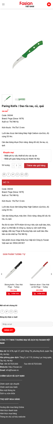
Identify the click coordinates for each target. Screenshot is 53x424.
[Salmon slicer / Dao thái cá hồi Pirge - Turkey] (39, 270)
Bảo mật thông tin (7, 390)
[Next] (47, 55)
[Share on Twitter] (13, 175)
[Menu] (3, 4)
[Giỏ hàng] (49, 4)
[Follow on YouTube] (16, 312)
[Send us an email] (11, 312)
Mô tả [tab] (6, 182)
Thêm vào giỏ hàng (36, 165)
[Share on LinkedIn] (26, 175)
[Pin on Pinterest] (22, 175)
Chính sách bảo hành (9, 387)
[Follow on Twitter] (7, 312)
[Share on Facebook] (9, 175)
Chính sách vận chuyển (9, 384)
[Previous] (6, 55)
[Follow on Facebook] (2, 312)
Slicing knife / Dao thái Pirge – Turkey (14, 285)
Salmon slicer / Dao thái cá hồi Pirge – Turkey (39, 285)
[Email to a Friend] (17, 175)
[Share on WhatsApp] (4, 175)
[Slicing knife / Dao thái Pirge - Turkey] (13, 270)
